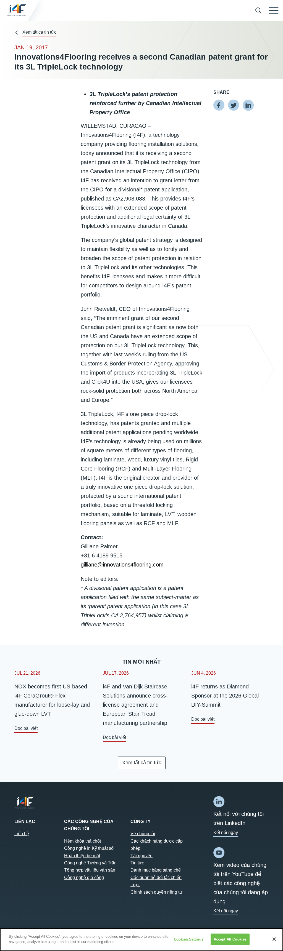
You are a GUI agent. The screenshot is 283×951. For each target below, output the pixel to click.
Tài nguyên (141, 855)
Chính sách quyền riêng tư (156, 892)
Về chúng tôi (142, 833)
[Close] (274, 939)
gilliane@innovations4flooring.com (122, 565)
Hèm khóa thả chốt (82, 841)
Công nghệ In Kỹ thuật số (89, 848)
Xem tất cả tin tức (39, 32)
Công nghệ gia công (84, 877)
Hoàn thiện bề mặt (82, 855)
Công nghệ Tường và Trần (90, 863)
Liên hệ (21, 833)
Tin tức (137, 863)
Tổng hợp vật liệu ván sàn (89, 870)
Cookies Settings (188, 939)
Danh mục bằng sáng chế (155, 870)
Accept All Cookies (230, 939)
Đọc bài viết (26, 728)
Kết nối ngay (225, 832)
